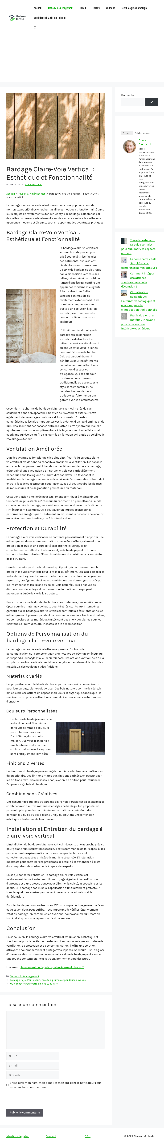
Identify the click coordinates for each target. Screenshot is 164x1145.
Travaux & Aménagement (60, 8)
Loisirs (96, 8)
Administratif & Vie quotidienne (50, 17)
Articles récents (142, 133)
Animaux (110, 8)
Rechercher (128, 95)
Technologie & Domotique (134, 8)
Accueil (37, 8)
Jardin (83, 8)
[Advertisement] (82, 59)
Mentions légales (17, 1136)
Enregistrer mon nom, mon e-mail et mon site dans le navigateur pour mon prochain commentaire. (55, 1085)
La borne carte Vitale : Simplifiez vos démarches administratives (139, 263)
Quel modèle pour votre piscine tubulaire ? (35, 983)
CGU (87, 1136)
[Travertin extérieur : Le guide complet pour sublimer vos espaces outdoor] (124, 242)
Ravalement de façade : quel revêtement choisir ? (52, 967)
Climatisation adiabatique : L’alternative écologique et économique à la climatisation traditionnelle (139, 301)
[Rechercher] (151, 102)
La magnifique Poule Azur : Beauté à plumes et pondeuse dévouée (48, 980)
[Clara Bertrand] (129, 152)
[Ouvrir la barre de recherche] (35, 27)
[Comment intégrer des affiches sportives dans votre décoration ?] (124, 275)
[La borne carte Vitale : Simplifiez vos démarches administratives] (124, 260)
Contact (51, 1136)
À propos (127, 133)
